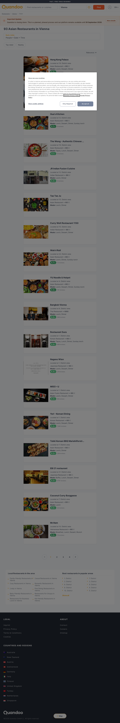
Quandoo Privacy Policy (71, 95)
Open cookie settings (35, 104)
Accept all (85, 104)
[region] (61, 91)
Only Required (68, 104)
